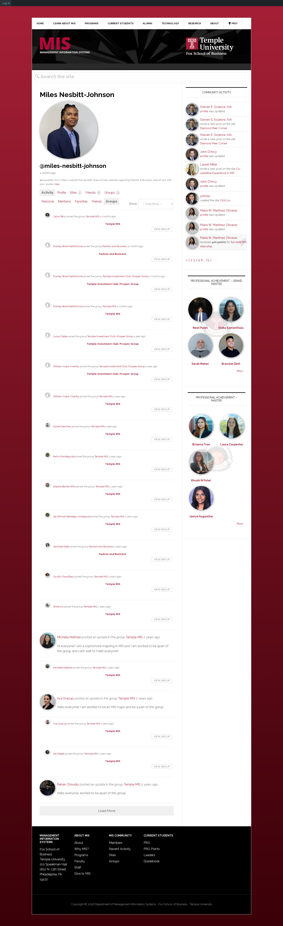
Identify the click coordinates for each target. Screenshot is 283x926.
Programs (81, 855)
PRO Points (152, 849)
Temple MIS (65, 45)
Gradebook (152, 861)
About (78, 843)
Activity (47, 192)
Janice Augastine (201, 516)
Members (115, 843)
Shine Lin (58, 606)
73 (207, 260)
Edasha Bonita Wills (64, 486)
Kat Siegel (58, 753)
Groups (111, 192)
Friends (92, 192)
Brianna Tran (201, 444)
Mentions (64, 201)
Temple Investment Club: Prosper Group (125, 276)
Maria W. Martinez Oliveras (218, 210)
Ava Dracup (65, 698)
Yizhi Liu (225, 200)
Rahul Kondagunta (64, 456)
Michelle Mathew (69, 637)
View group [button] (162, 229)
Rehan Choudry (68, 784)
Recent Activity (120, 849)
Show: (133, 204)
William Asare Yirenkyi (66, 366)
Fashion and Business (115, 246)
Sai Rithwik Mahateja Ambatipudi (72, 516)
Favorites (81, 201)
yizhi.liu (205, 196)
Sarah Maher (200, 363)
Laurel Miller (208, 164)
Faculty (79, 861)
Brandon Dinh (231, 363)
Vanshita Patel (61, 546)
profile (204, 111)
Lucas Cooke (60, 336)
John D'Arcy (208, 152)
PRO (147, 843)
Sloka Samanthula (231, 327)
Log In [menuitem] (6, 3)
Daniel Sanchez (62, 426)
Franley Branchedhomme (68, 246)
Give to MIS (82, 873)
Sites (75, 192)
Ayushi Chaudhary (63, 576)
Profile (61, 192)
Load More (107, 811)
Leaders (149, 855)
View (57, 184)
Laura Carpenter (231, 444)
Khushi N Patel (201, 480)
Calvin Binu (59, 216)
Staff (77, 867)
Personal (48, 201)
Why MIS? (81, 849)
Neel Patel (200, 327)
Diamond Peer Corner (213, 128)
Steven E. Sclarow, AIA (216, 107)
